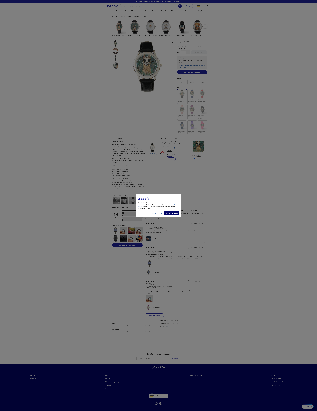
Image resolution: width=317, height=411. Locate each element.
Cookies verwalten (157, 213)
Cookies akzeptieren (172, 213)
